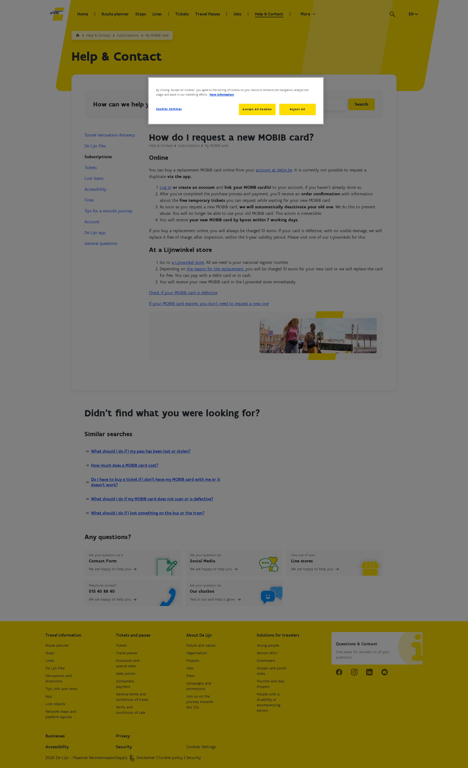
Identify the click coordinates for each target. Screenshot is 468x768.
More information (222, 94)
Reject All (297, 109)
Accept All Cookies (257, 109)
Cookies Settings (169, 109)
